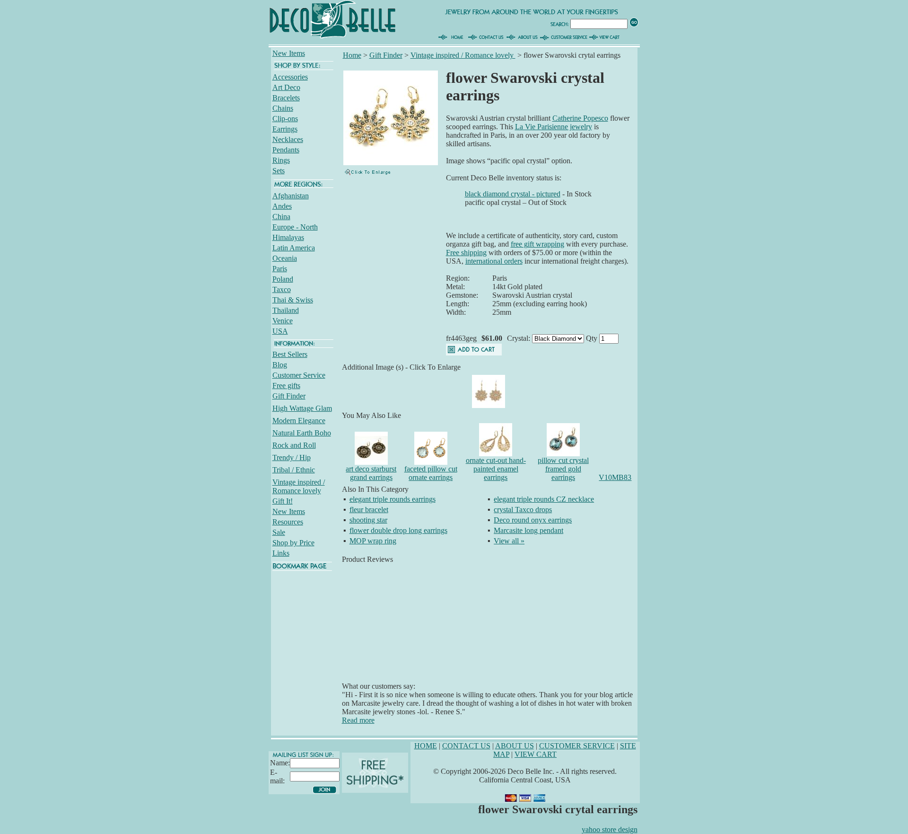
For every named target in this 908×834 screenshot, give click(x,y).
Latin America (293, 248)
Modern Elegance (298, 421)
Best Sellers (289, 354)
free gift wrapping (537, 244)
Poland (282, 279)
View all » (509, 541)
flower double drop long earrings (398, 530)
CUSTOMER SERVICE (577, 746)
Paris (279, 269)
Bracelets (286, 98)
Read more (358, 720)
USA (280, 331)
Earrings (284, 129)
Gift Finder (289, 396)
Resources (287, 522)
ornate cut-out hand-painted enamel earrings (496, 468)
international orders (494, 261)
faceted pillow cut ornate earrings (430, 473)
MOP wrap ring (372, 541)
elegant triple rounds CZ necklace (544, 499)
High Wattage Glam (302, 408)
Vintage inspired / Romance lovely (298, 486)
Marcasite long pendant (528, 530)
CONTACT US (466, 746)
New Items (288, 53)
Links (280, 553)
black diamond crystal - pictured (512, 194)
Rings (281, 160)
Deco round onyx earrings (533, 520)
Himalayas (288, 237)
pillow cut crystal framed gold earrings (563, 468)
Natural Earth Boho (301, 433)
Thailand (285, 310)
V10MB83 (615, 477)
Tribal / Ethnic (293, 470)
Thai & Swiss (292, 300)
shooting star (368, 520)
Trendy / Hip (291, 457)
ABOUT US (514, 746)
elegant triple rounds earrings (392, 499)
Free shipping (466, 252)
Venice (282, 321)
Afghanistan (290, 196)
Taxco (281, 289)
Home (352, 55)
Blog (279, 365)
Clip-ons (285, 119)
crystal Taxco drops (523, 510)
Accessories (290, 77)
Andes (282, 206)
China (281, 217)
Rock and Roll (294, 445)
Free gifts (286, 386)
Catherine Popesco (580, 118)
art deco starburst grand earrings (371, 473)
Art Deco (286, 87)
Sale (278, 532)
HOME (425, 746)
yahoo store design (609, 829)
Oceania (284, 258)
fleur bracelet (368, 510)
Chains (282, 108)
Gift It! (282, 501)
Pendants (285, 150)
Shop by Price (293, 543)
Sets (278, 171)
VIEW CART (536, 754)
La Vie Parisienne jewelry (553, 127)
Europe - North (295, 227)
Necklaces (287, 139)
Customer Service (298, 375)
